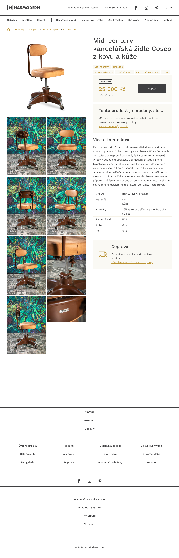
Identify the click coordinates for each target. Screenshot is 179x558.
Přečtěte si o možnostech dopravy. (132, 262)
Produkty (19, 29)
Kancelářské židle (147, 72)
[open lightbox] (46, 76)
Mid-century (102, 67)
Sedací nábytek (50, 29)
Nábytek (33, 29)
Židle (165, 72)
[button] (169, 7)
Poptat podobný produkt (113, 126)
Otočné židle (69, 29)
